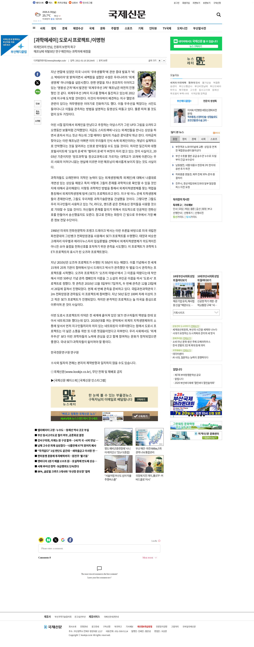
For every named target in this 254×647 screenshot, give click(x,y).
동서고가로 (204, 90)
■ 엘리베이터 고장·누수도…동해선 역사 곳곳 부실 (62, 430)
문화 (102, 28)
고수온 (193, 90)
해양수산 (78, 28)
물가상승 (206, 82)
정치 (53, 28)
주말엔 (115, 28)
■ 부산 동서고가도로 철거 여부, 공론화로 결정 (59, 435)
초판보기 (206, 2)
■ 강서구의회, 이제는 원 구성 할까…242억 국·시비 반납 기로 (68, 440)
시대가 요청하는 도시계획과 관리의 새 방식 (194, 333)
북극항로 (183, 90)
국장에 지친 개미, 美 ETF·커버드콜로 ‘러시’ (149, 477)
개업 (187, 208)
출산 (198, 208)
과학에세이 (182, 350)
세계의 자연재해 (178, 82)
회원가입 (186, 2)
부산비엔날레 (201, 86)
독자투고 (118, 626)
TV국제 (167, 28)
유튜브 (75, 2)
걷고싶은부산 (80, 616)
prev (172, 403)
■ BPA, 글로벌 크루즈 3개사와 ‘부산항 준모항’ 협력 (62, 471)
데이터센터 (178, 353)
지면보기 (196, 2)
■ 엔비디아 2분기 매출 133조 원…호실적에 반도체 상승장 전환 (68, 461)
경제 (64, 28)
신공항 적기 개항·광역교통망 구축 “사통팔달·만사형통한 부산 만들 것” (208, 307)
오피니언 (182, 28)
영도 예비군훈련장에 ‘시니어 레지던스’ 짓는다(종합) (117, 450)
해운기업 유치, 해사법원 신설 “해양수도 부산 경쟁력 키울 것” (183, 305)
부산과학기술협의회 (63, 616)
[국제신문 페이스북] (66, 380)
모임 (181, 208)
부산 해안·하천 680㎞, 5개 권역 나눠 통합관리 (148, 450)
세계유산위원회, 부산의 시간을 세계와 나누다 (195, 329)
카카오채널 (62, 2)
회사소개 (72, 626)
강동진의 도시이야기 (186, 326)
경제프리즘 (182, 338)
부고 (210, 208)
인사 (175, 208)
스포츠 (128, 28)
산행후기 (188, 212)
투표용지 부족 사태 (179, 93)
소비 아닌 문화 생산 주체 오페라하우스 (191, 341)
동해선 (215, 90)
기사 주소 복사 (37, 113)
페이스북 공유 (37, 75)
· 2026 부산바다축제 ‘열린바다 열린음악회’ (194, 382)
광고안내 (95, 626)
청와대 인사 (194, 82)
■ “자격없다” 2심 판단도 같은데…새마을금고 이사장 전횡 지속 (68, 450)
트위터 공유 (37, 83)
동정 (204, 208)
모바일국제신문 (189, 626)
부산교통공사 (185, 86)
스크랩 (37, 121)
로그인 (176, 2)
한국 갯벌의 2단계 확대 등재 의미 (189, 345)
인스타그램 (87, 2)
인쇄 (37, 104)
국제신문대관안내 (111, 616)
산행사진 (199, 212)
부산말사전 (199, 28)
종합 (175, 139)
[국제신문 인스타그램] (92, 380)
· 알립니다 (178, 378)
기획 (140, 28)
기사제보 (129, 626)
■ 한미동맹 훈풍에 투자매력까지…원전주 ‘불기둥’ (62, 456)
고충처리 (175, 626)
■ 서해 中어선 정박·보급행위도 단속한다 (57, 466)
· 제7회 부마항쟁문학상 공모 (187, 375)
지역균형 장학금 (199, 93)
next (220, 403)
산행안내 (177, 212)
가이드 (178, 216)
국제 (91, 28)
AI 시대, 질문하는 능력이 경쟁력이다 (190, 357)
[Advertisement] (196, 246)
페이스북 (40, 2)
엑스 (51, 2)
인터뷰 (153, 28)
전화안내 (84, 626)
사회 (42, 28)
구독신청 (217, 2)
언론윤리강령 (161, 626)
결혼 (192, 208)
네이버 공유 (37, 92)
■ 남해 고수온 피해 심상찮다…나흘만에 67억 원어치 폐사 (65, 445)
